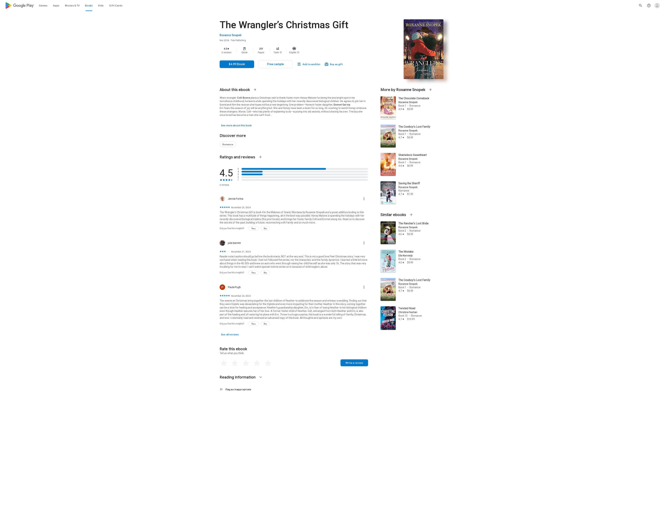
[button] (281, 52)
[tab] (43, 5)
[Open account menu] (657, 5)
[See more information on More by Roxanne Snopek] (430, 89)
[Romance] (228, 144)
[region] (289, 50)
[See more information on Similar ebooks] (411, 215)
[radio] (224, 363)
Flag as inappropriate (235, 389)
